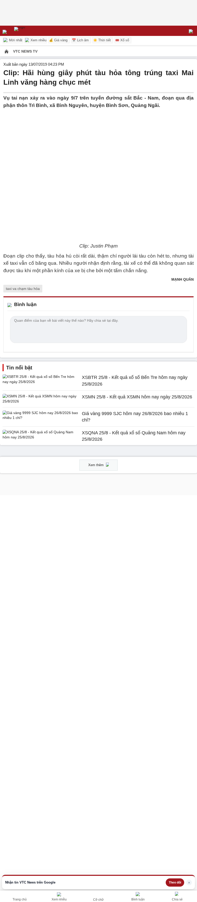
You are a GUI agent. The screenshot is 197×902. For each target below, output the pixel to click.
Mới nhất (15, 40)
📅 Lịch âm (80, 40)
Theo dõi (175, 882)
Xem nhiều (37, 40)
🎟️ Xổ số (122, 40)
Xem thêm (96, 465)
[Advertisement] (98, 145)
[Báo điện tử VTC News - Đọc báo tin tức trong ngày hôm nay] (31, 31)
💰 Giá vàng (58, 40)
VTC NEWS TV (25, 51)
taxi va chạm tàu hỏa (23, 289)
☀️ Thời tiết (102, 40)
